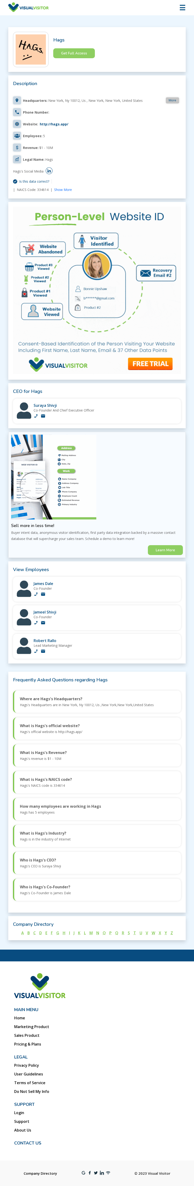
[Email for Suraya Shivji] (43, 416)
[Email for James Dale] (43, 594)
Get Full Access (74, 53)
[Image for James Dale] (24, 596)
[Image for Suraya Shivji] (24, 418)
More (172, 100)
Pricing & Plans (27, 1044)
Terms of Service (29, 1082)
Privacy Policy (26, 1065)
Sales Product (27, 1035)
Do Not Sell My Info (31, 1091)
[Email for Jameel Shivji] (43, 623)
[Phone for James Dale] (36, 594)
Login (19, 1112)
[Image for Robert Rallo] (24, 653)
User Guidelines (28, 1074)
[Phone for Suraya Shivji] (36, 416)
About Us (22, 1130)
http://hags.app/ (54, 124)
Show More (63, 189)
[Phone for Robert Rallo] (36, 652)
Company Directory (40, 1173)
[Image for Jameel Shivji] (24, 624)
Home (19, 1018)
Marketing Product (31, 1026)
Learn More (165, 550)
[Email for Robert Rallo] (43, 652)
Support (21, 1121)
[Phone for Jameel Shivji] (36, 623)
